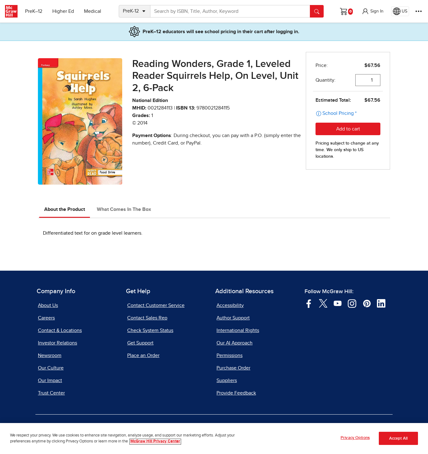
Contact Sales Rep (147, 317)
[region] (214, 438)
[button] (372, 11)
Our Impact (50, 380)
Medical (92, 11)
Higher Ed (63, 11)
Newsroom (49, 355)
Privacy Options (355, 438)
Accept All (398, 438)
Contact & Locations (60, 330)
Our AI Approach (235, 342)
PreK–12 (33, 11)
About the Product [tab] (64, 209)
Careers (46, 317)
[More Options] (418, 11)
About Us (48, 305)
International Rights (238, 330)
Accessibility (230, 305)
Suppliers (227, 380)
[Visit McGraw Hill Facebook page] (309, 302)
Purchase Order (233, 367)
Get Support (140, 342)
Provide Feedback (236, 392)
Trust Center (51, 392)
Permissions (230, 355)
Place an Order (143, 355)
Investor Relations (57, 342)
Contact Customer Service (156, 305)
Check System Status (150, 330)
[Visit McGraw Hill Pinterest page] (367, 302)
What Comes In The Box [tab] (124, 209)
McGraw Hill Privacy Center (155, 442)
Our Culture (51, 367)
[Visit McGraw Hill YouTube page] (337, 302)
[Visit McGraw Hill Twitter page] (323, 302)
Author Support (233, 317)
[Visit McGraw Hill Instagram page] (352, 302)
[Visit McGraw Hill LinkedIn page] (381, 302)
